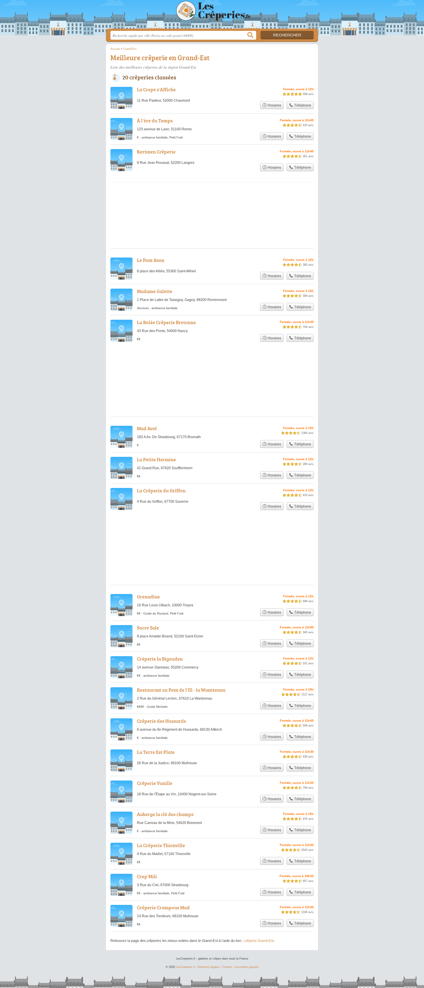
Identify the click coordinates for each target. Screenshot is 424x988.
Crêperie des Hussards (161, 720)
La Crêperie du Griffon (161, 490)
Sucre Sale (148, 627)
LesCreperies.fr (212, 15)
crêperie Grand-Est (259, 941)
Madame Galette (154, 291)
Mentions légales (209, 967)
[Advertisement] (212, 200)
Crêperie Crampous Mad (163, 907)
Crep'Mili (147, 876)
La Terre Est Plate (156, 752)
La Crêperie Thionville (161, 845)
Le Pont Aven (150, 260)
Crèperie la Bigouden (160, 658)
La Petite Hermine (156, 459)
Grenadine (148, 596)
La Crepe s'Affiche (156, 89)
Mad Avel (147, 428)
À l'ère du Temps (155, 120)
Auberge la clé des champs (165, 814)
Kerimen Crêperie (156, 151)
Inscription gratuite (246, 967)
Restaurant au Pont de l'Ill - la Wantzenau (181, 689)
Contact (227, 967)
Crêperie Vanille (154, 783)
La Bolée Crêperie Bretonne (166, 322)
